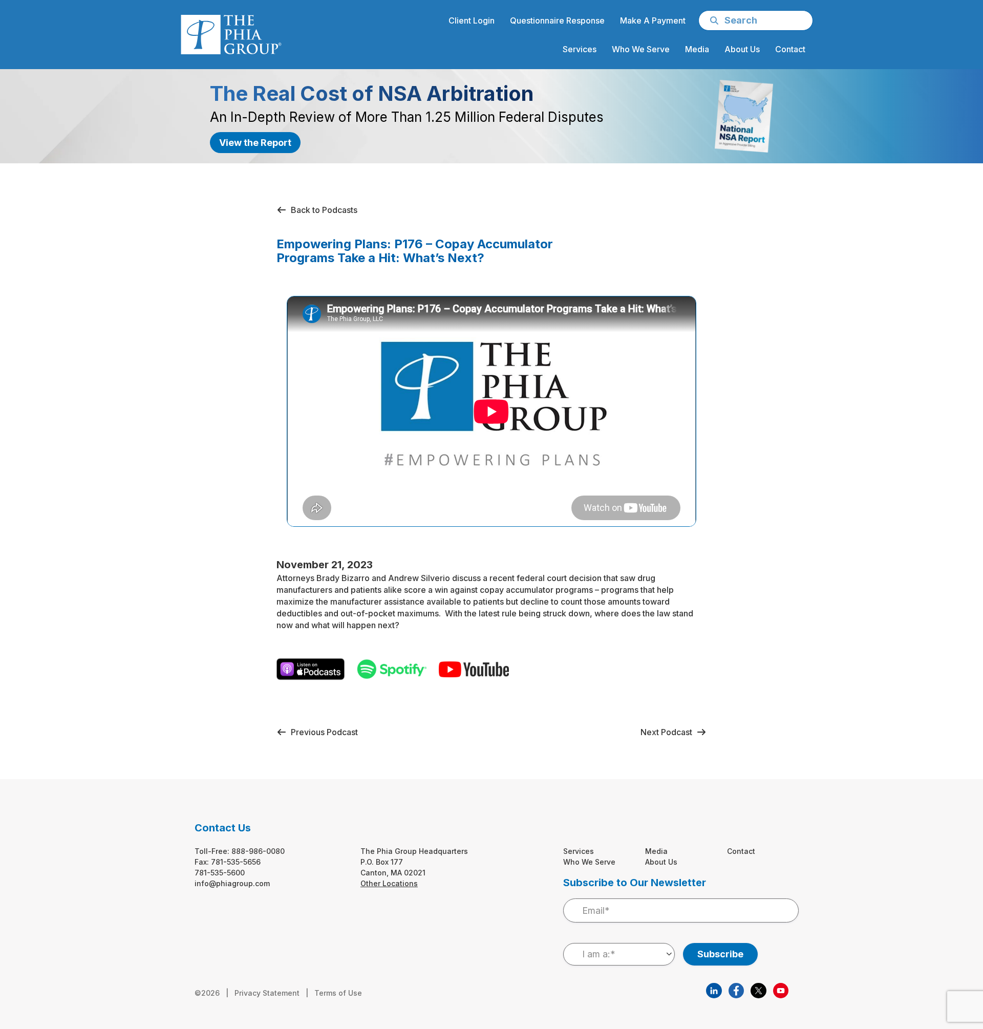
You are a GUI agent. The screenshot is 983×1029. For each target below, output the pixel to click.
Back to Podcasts (322, 210)
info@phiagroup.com (232, 883)
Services (578, 851)
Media (656, 851)
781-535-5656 (236, 862)
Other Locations (389, 883)
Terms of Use (338, 993)
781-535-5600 (220, 872)
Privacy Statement (267, 993)
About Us (661, 862)
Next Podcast (668, 732)
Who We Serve (589, 862)
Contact (741, 851)
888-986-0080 (258, 851)
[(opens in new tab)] (713, 989)
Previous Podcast (322, 732)
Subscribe (720, 954)
